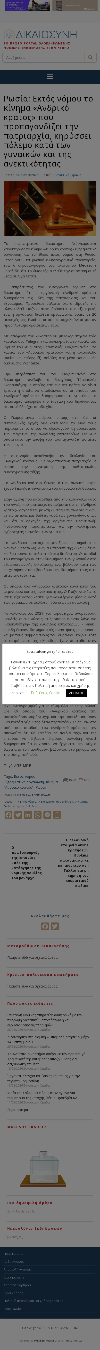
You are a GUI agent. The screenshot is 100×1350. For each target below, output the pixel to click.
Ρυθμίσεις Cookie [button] (45, 692)
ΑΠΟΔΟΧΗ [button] (76, 693)
